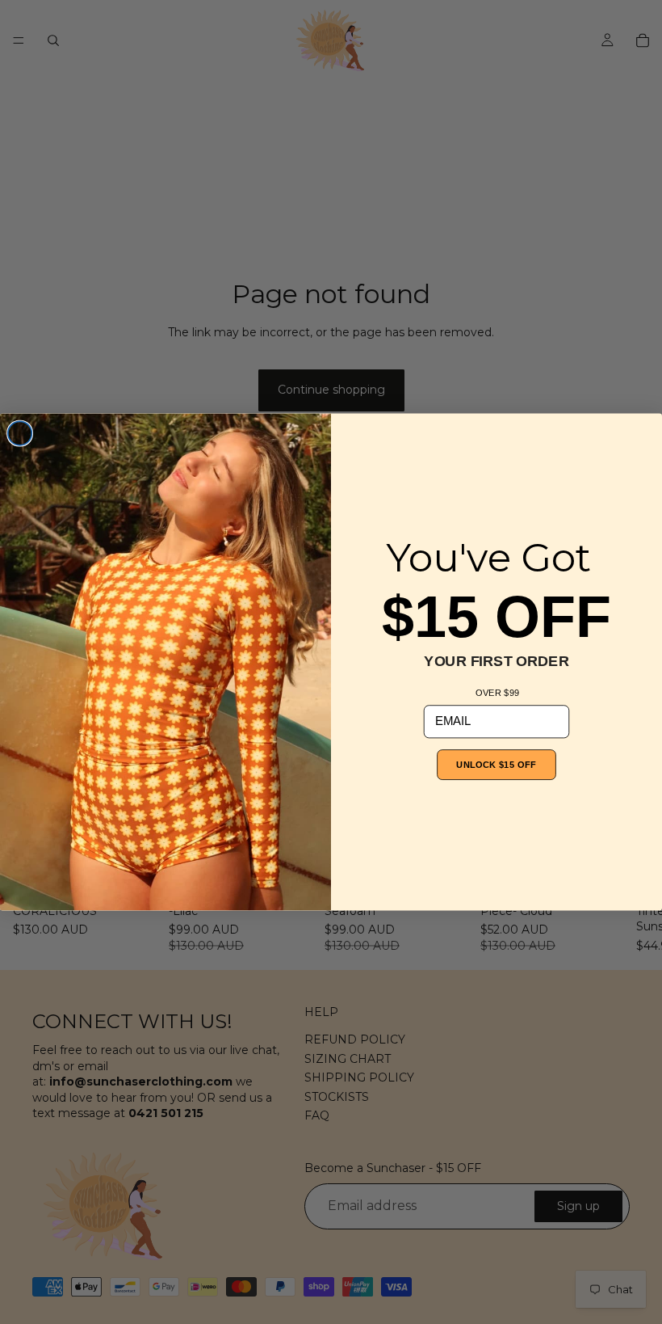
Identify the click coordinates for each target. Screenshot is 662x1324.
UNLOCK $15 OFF (496, 764)
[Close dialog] (20, 433)
